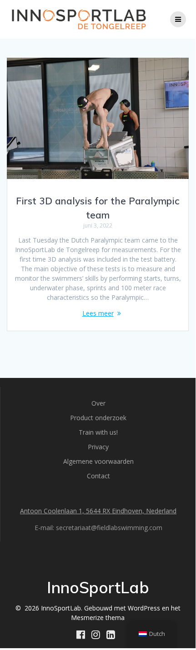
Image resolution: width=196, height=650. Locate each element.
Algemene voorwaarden (98, 461)
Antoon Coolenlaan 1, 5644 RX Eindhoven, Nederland (98, 510)
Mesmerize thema (98, 617)
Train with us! (98, 432)
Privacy (98, 446)
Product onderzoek (98, 417)
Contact (98, 475)
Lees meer (98, 313)
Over (98, 403)
